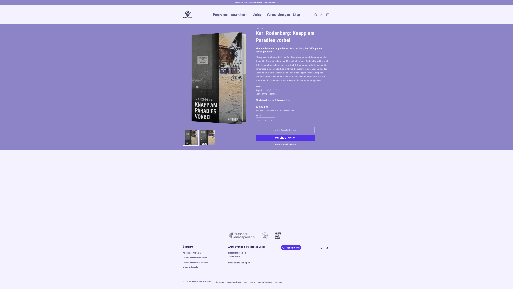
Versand (268, 111)
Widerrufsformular (191, 267)
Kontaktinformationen (265, 282)
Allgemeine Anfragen (192, 253)
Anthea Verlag (194, 281)
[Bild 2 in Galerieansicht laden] (207, 137)
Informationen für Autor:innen (195, 262)
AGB (245, 282)
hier (269, 100)
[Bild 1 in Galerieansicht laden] (191, 137)
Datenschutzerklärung (234, 282)
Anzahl (258, 115)
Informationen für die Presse (195, 258)
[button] (240, 15)
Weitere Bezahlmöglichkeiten (285, 144)
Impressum (278, 282)
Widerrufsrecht (219, 282)
